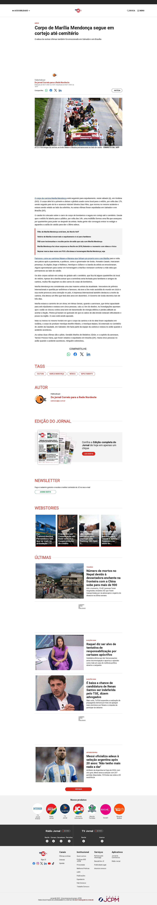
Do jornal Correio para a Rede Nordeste (52, 82)
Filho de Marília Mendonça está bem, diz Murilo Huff (58, 232)
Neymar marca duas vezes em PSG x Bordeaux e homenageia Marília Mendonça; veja (71, 251)
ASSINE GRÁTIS (45, 492)
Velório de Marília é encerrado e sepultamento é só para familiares (64, 237)
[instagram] (38, 864)
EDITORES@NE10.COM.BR (84, 900)
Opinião (61, 863)
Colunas (62, 860)
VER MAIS (78, 789)
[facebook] (34, 864)
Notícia (117, 90)
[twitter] (41, 864)
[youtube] (49, 864)
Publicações (81, 876)
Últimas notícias (64, 856)
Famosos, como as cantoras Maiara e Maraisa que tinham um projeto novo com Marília (72, 258)
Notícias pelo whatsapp (98, 856)
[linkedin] (45, 864)
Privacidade (81, 865)
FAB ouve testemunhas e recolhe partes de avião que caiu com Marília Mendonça (69, 242)
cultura (40, 374)
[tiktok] (53, 864)
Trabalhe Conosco (83, 886)
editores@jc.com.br (58, 401)
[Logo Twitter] (55, 90)
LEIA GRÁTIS (88, 454)
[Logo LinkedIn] (60, 90)
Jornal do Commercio (116, 856)
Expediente (80, 879)
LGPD (78, 872)
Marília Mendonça (56, 374)
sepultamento (87, 374)
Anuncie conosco (100, 868)
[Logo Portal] (78, 10)
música (72, 374)
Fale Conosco (81, 883)
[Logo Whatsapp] (46, 90)
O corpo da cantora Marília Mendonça (51, 198)
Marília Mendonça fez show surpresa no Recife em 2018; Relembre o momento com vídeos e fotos (76, 246)
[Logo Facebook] (50, 90)
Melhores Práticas (83, 868)
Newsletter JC (99, 861)
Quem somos (81, 856)
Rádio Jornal (116, 861)
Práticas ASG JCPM (81, 860)
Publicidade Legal (100, 865)
